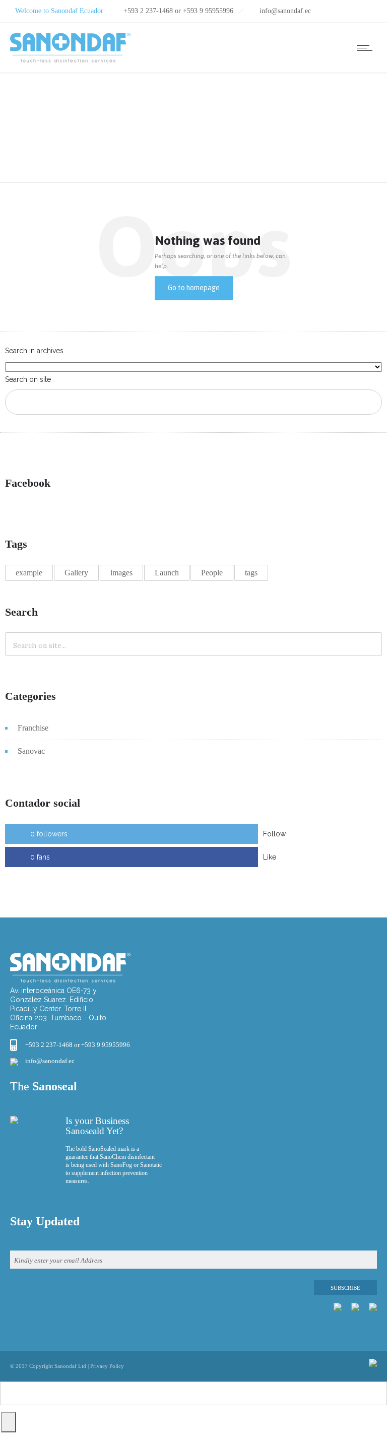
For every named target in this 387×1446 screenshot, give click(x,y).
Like (269, 857)
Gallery (76, 572)
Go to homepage (194, 288)
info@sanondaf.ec (50, 1061)
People (212, 572)
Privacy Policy (107, 1366)
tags (251, 572)
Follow (274, 834)
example (29, 572)
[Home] (70, 60)
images (121, 572)
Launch (167, 572)
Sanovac (31, 751)
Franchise (33, 728)
